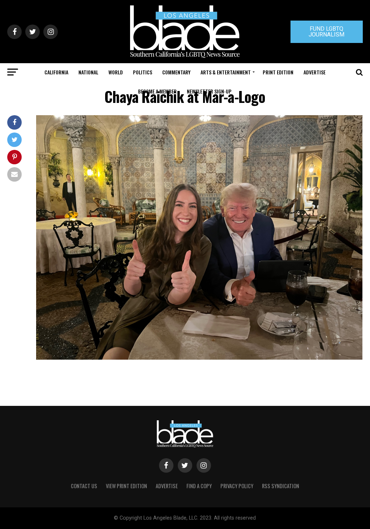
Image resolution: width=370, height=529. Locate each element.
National (88, 72)
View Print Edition (126, 486)
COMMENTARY (176, 72)
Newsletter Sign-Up (209, 91)
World (115, 72)
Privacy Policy (236, 486)
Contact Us (84, 486)
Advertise (315, 72)
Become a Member (157, 91)
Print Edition (278, 72)
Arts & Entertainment (226, 72)
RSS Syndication (280, 486)
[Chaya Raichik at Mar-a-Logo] (199, 357)
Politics (142, 72)
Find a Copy (199, 486)
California (56, 72)
